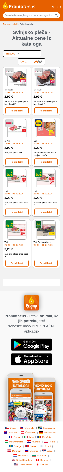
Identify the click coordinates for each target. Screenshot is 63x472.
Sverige (17, 446)
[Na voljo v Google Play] (31, 344)
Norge (33, 446)
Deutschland (50, 432)
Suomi (47, 446)
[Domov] (19, 5)
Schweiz (44, 460)
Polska (52, 441)
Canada (44, 464)
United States (25, 464)
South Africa (49, 428)
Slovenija (34, 451)
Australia (12, 432)
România (46, 437)
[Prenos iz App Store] (31, 359)
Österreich (30, 432)
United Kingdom (24, 460)
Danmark (16, 451)
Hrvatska (36, 441)
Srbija (49, 451)
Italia (31, 437)
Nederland (23, 455)
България (41, 455)
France (17, 437)
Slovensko (30, 428)
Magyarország (16, 441)
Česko (13, 428)
